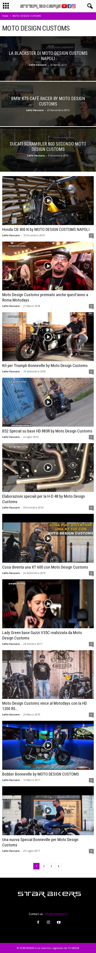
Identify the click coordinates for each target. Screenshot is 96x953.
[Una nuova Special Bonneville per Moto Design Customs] (48, 810)
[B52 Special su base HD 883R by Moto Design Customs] (48, 402)
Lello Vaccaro (37, 64)
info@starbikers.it (56, 914)
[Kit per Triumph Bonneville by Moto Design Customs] (48, 336)
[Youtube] (58, 922)
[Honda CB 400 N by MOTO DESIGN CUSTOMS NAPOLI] (48, 200)
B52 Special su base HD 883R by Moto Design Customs (47, 431)
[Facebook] (38, 922)
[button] (89, 6)
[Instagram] (48, 922)
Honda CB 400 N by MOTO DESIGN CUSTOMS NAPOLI (46, 229)
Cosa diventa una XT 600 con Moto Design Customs (45, 567)
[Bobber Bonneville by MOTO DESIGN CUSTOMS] (48, 745)
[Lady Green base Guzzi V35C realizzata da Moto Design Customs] (48, 603)
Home (5, 15)
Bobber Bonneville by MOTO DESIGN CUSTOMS (40, 774)
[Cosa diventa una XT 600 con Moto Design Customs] (48, 538)
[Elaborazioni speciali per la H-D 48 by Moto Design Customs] (48, 467)
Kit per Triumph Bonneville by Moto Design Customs (45, 365)
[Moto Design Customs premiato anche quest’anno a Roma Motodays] (48, 266)
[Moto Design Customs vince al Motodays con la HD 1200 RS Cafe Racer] (48, 674)
